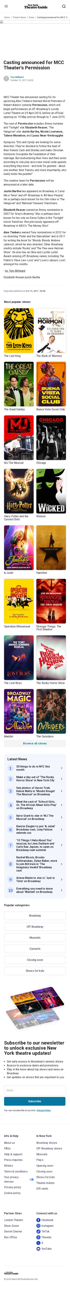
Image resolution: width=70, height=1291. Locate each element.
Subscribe (34, 1101)
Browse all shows (35, 743)
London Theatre (13, 1220)
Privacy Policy (44, 1110)
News (31, 17)
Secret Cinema (13, 1231)
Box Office (10, 1237)
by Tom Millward (15, 270)
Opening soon (44, 1165)
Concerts (35, 948)
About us (9, 1142)
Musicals (34, 937)
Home (7, 17)
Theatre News (19, 17)
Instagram (47, 1225)
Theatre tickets (45, 1183)
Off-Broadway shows (49, 1148)
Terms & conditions (16, 1171)
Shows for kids (35, 970)
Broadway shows (46, 1142)
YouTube (46, 1248)
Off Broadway (35, 926)
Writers (8, 1165)
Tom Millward (17, 77)
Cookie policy (12, 1193)
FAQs (7, 1148)
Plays (39, 1160)
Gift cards (42, 1188)
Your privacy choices (11, 1179)
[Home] (36, 6)
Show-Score (11, 1225)
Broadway (35, 915)
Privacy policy (12, 1187)
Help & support (13, 1154)
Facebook (47, 1220)
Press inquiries (13, 1160)
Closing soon (35, 960)
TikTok (45, 1231)
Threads (46, 1237)
